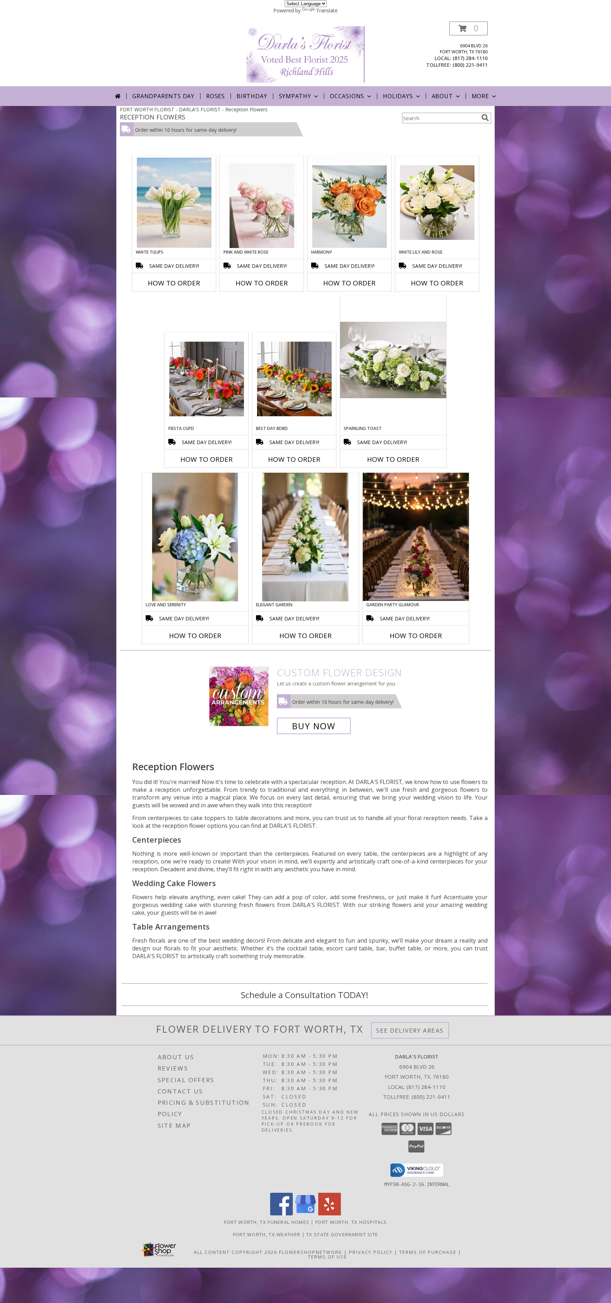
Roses (215, 96)
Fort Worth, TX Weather (267, 1234)
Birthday (252, 96)
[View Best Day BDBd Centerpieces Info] (294, 379)
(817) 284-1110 (470, 58)
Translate (327, 10)
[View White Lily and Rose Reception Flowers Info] (437, 203)
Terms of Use (327, 1257)
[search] (485, 118)
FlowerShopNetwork (310, 1252)
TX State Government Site (342, 1234)
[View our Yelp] (329, 1213)
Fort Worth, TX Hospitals (351, 1222)
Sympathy (295, 96)
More (480, 96)
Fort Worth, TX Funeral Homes (266, 1222)
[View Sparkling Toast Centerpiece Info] (393, 360)
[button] (468, 28)
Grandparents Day (163, 96)
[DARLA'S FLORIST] (305, 54)
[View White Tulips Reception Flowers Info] (174, 203)
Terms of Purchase (427, 1252)
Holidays (398, 96)
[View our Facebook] (281, 1213)
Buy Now (314, 726)
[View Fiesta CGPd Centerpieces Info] (206, 379)
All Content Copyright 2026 (235, 1252)
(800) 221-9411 (470, 64)
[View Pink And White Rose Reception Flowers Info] (262, 203)
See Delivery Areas (410, 1030)
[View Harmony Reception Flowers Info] (349, 203)
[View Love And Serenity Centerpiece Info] (195, 537)
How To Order (174, 283)
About (442, 96)
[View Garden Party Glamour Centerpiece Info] (416, 537)
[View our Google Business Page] (305, 1213)
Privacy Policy (370, 1252)
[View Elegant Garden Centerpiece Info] (305, 537)
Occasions (347, 96)
